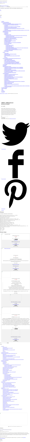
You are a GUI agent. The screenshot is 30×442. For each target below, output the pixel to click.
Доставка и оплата (4, 87)
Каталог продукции (5, 22)
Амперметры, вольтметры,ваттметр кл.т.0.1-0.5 (11, 74)
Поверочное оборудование (8, 50)
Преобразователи (7, 80)
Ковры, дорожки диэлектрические (9, 60)
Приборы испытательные (8, 83)
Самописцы (6, 29)
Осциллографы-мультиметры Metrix (11, 48)
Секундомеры (5, 64)
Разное (4, 52)
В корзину (16, 239)
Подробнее (15, 269)
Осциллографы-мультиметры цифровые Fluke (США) (14, 49)
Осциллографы (6, 44)
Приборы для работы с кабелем (9, 82)
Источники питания (7, 41)
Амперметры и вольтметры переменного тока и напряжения (13, 67)
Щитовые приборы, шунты (7, 66)
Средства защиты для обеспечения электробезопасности (12, 58)
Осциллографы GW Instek (10, 45)
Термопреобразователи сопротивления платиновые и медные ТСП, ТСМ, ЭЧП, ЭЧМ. (16, 30)
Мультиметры (6, 79)
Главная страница (2, 93)
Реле (5, 56)
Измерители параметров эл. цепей (9, 75)
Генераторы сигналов (7, 34)
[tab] (15, 210)
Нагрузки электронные (7, 43)
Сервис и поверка (4, 88)
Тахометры (4, 65)
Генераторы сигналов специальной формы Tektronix (14, 37)
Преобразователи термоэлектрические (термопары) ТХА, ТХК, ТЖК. (14, 28)
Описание (2, 210)
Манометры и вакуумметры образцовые (10, 27)
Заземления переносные (8, 59)
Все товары (6, 93)
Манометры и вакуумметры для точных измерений (12, 26)
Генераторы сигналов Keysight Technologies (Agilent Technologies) (16, 35)
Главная (2, 21)
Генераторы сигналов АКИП (10, 36)
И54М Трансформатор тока (15, 235)
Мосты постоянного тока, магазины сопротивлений (12, 42)
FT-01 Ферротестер (15, 255)
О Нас (2, 89)
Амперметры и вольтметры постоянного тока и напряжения (13, 68)
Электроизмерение (6, 73)
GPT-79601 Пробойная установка (16, 314)
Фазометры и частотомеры (8, 71)
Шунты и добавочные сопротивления (10, 72)
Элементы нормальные (7, 86)
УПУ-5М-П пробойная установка (16, 278)
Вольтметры (6, 33)
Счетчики (5, 57)
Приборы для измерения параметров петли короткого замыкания (14, 81)
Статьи (2, 90)
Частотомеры (6, 51)
